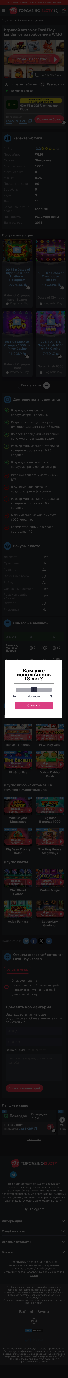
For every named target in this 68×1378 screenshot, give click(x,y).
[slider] (34, 689)
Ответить (33, 705)
